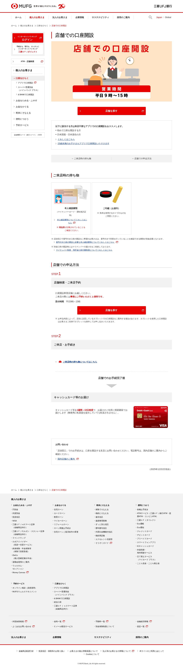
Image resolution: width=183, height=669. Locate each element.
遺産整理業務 (101, 521)
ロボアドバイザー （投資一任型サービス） (22, 543)
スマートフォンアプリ (146, 542)
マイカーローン (60, 521)
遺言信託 (99, 517)
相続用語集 (100, 536)
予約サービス (22, 125)
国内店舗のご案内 (66, 459)
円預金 (15, 509)
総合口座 (57, 602)
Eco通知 (140, 527)
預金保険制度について (105, 626)
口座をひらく (42, 26)
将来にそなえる (23, 113)
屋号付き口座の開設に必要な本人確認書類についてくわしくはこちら (85, 242)
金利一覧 (57, 621)
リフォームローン (61, 524)
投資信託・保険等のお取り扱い (52, 651)
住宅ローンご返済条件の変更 (66, 532)
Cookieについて (92, 654)
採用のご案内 (123, 17)
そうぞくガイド (102, 543)
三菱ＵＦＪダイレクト (146, 520)
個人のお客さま (36, 17)
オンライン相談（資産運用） (24, 588)
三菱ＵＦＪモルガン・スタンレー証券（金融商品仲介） (28, 532)
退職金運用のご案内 (20, 562)
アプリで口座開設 (25, 83)
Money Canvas (18, 572)
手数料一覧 (100, 621)
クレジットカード (144, 531)
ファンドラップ (19, 538)
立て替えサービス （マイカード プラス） (146, 558)
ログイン (27, 38)
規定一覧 (141, 626)
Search (150, 17)
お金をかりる (22, 107)
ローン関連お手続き (62, 528)
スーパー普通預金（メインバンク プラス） (28, 88)
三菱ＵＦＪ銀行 (163, 6)
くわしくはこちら (66, 139)
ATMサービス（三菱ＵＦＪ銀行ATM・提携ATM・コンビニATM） (154, 514)
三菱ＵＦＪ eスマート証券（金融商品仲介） (23, 526)
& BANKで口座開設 (26, 94)
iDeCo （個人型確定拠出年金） (22, 556)
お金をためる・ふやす (26, 100)
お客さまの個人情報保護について (84, 651)
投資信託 (16, 517)
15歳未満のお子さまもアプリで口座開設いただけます (83, 143)
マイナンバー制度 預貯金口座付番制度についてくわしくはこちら (84, 250)
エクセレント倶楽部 (104, 539)
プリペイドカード (144, 538)
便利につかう (22, 119)
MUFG (21, 6)
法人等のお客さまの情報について (117, 651)
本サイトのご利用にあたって (151, 651)
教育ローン (58, 517)
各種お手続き (142, 509)
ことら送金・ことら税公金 (148, 563)
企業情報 (79, 17)
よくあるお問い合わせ (21, 626)
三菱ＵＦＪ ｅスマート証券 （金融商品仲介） (65, 607)
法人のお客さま (59, 17)
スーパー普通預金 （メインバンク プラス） (64, 593)
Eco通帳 (140, 524)
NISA (14, 521)
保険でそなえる (102, 509)
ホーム (18, 17)
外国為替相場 (18, 621)
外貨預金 (16, 513)
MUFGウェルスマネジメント (24, 592)
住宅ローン (58, 509)
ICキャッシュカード (145, 546)
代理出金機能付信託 (104, 532)
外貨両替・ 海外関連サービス (144, 551)
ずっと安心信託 (102, 524)
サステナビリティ (100, 17)
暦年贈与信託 (101, 528)
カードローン (59, 513)
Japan (159, 17)
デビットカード (143, 535)
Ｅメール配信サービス (63, 626)
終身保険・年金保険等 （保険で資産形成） (21, 550)
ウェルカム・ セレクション (18, 567)
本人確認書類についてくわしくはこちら (72, 221)
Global (168, 17)
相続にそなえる (102, 513)
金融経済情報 (142, 621)
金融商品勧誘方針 (26, 651)
